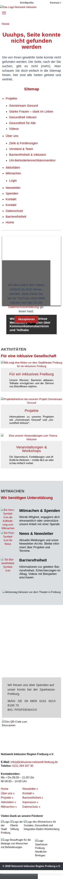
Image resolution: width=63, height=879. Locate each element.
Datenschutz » (31, 806)
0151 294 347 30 (22, 765)
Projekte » (7, 797)
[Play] (31, 322)
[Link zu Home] (18, 6)
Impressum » (30, 802)
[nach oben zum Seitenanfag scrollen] (53, 875)
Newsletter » (30, 788)
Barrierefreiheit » (32, 797)
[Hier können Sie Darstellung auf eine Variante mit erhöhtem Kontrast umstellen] (52, 2)
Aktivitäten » (8, 802)
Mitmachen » (9, 806)
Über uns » (8, 793)
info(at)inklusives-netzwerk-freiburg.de (34, 762)
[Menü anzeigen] (5, 12)
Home (5, 23)
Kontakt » (28, 793)
